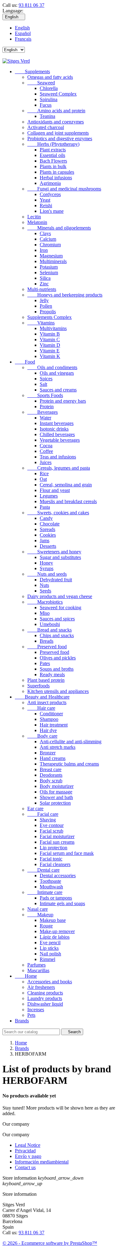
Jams (44, 540)
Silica (45, 278)
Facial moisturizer (57, 836)
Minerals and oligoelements (59, 227)
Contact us (25, 1167)
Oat (43, 479)
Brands (22, 1020)
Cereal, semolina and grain (66, 484)
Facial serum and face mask (67, 853)
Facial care (42, 814)
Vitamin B (50, 334)
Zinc (44, 283)
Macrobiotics (45, 602)
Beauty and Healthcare (42, 696)
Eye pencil (50, 942)
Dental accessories (58, 875)
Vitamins (41, 322)
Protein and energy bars (63, 401)
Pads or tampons (56, 897)
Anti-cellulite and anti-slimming (70, 741)
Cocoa (46, 445)
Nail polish (50, 953)
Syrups (46, 568)
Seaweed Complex (58, 93)
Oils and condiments (52, 367)
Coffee (46, 451)
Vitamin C (50, 339)
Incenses (35, 1009)
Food (25, 361)
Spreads (47, 529)
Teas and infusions (58, 456)
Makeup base (53, 920)
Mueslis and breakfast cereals (68, 501)
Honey (46, 562)
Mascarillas (38, 970)
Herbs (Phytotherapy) (53, 144)
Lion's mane (52, 211)
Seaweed (41, 82)
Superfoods (38, 685)
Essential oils (52, 155)
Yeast (45, 200)
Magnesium (51, 255)
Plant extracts (53, 149)
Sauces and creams (58, 389)
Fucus (46, 105)
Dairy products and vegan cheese (59, 596)
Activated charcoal (45, 127)
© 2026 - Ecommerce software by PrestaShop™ (49, 1243)
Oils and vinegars (57, 373)
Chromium (50, 244)
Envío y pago (28, 1156)
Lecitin (34, 216)
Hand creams (52, 758)
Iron (44, 250)
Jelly (44, 300)
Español (23, 33)
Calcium (48, 239)
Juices (46, 462)
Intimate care (44, 892)
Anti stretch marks (57, 747)
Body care (42, 736)
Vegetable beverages (60, 440)
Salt (43, 384)
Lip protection (53, 847)
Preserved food (47, 646)
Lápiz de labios (54, 937)
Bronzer (48, 752)
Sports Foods (45, 395)
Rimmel (47, 959)
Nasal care (37, 909)
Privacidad (25, 1150)
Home (26, 976)
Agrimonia (50, 183)
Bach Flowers (53, 160)
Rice (44, 473)
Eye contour (52, 825)
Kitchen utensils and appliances (58, 691)
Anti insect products (46, 702)
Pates (45, 663)
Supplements (32, 71)
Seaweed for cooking (60, 607)
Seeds (45, 590)
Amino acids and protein (56, 110)
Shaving (48, 819)
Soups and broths (57, 669)
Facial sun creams (57, 842)
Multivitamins (53, 328)
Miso (45, 613)
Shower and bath (56, 797)
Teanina (47, 116)
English (22, 27)
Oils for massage (56, 791)
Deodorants (51, 775)
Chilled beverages (57, 434)
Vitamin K (50, 356)
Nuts (44, 585)
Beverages (42, 412)
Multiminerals (53, 261)
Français (23, 39)
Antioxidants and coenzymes (55, 121)
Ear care (35, 808)
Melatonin (37, 222)
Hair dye (48, 730)
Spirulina (48, 99)
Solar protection (55, 803)
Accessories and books (49, 981)
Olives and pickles (58, 657)
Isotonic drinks (54, 428)
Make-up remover (57, 931)
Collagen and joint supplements (58, 133)
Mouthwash (51, 886)
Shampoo (49, 719)
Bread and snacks (49, 629)
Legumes (49, 495)
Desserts (48, 546)
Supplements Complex (49, 317)
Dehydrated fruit (56, 579)
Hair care (41, 708)
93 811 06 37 (31, 5)
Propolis (48, 311)
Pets (31, 1015)
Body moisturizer (57, 786)
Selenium (49, 272)
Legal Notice (27, 1145)
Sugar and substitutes (60, 557)
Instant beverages (57, 423)
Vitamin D (50, 345)
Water (45, 417)
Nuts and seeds (47, 574)
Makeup (40, 914)
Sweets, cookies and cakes (58, 512)
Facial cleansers (55, 864)
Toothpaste (50, 881)
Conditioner (51, 713)
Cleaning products (45, 992)
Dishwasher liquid (45, 1004)
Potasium (49, 267)
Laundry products (44, 998)
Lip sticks (49, 948)
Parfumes (36, 964)
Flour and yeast (55, 490)
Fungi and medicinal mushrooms (64, 188)
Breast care (50, 769)
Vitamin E (50, 350)
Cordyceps (50, 194)
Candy (46, 518)
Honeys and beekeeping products (64, 294)
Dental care (43, 870)
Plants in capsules (57, 172)
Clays (45, 233)
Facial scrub (51, 830)
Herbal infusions (56, 177)
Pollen (46, 306)
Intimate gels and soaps (62, 903)
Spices (46, 378)
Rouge (46, 925)
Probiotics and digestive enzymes (59, 138)
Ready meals (52, 674)
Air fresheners (41, 987)
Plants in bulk (53, 166)
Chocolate (50, 523)
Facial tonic (51, 858)
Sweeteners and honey (54, 551)
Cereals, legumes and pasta (58, 468)
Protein (47, 406)
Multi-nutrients (41, 289)
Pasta (45, 507)
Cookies (48, 535)
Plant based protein (46, 680)
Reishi (46, 205)
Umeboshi (50, 624)
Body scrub (51, 780)
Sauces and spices (57, 618)
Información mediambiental (42, 1161)
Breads (46, 641)
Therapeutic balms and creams (69, 763)
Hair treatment (54, 724)
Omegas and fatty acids (50, 77)
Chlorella (49, 88)
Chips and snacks (57, 635)
